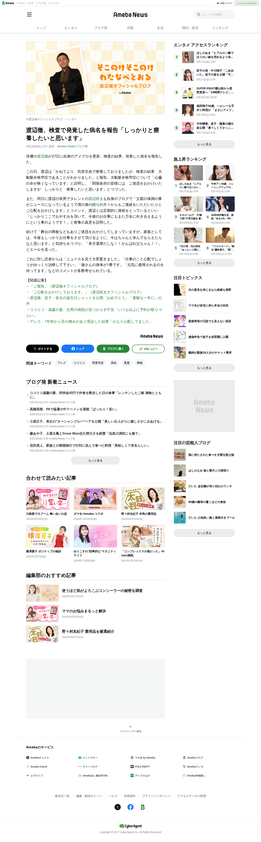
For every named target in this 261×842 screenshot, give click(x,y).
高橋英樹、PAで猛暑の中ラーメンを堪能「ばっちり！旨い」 (74, 409)
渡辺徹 (42, 156)
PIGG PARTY (142, 766)
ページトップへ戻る (130, 731)
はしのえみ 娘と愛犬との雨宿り (208, 470)
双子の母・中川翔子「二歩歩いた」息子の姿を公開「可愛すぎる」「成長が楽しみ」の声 (215, 76)
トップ (41, 28)
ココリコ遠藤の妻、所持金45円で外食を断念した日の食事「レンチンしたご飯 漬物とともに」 (95, 395)
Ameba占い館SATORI (95, 775)
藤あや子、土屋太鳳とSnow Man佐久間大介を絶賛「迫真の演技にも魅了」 (86, 433)
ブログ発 (100, 28)
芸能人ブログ (226, 3)
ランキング (220, 28)
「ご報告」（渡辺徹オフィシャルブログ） (65, 286)
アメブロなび (142, 775)
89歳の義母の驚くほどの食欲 (207, 502)
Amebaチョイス (40, 757)
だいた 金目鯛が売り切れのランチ (210, 486)
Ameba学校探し (196, 775)
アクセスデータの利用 (191, 796)
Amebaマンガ (195, 766)
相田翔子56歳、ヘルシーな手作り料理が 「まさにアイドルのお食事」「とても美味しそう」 (215, 112)
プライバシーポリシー (156, 796)
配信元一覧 (62, 796)
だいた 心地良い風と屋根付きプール (211, 517)
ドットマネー (90, 757)
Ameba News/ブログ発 (72, 146)
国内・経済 (190, 28)
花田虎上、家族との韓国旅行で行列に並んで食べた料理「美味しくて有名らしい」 (90, 445)
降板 (140, 363)
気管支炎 (98, 363)
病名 (114, 363)
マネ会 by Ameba (145, 757)
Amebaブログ (195, 757)
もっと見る (95, 460)
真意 (127, 363)
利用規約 (129, 796)
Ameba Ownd (39, 766)
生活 (160, 28)
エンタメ (70, 28)
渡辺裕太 (95, 198)
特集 (130, 28)
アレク (62, 363)
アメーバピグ (90, 766)
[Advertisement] (62, 688)
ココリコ (79, 363)
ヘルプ (113, 796)
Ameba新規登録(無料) (247, 3)
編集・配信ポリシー (89, 796)
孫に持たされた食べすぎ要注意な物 (211, 455)
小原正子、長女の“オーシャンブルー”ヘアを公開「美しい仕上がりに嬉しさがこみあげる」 (96, 421)
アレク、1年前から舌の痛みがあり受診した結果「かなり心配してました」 (91, 321)
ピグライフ (37, 775)
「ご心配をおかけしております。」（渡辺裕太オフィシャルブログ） (87, 292)
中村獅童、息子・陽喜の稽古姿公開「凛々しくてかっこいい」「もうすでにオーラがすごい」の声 (215, 130)
